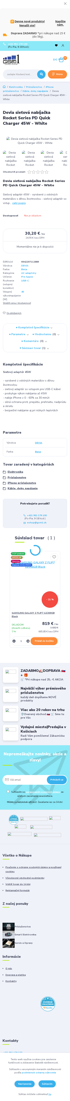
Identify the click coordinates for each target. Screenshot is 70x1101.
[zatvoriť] (65, 4)
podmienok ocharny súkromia (39, 1072)
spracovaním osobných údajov (43, 791)
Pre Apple (27, 276)
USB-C (25, 280)
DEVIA (24, 265)
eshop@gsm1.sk (36, 522)
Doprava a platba (15, 974)
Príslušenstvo (34, 87)
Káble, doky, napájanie (35, 91)
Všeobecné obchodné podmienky (24, 878)
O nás (8, 968)
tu (49, 1094)
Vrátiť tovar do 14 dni (17, 884)
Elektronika (16, 87)
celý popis (19, 203)
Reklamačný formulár (17, 890)
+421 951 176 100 (17, 44)
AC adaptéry (28, 273)
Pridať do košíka (44, 640)
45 (22, 291)
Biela (24, 269)
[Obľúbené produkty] (56, 45)
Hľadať (41, 74)
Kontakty (11, 981)
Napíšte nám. (60, 23)
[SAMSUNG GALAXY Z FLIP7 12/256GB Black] (35, 582)
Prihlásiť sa (56, 779)
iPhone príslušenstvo (22, 483)
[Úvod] (14, 59)
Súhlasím (47, 1083)
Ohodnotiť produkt (14, 171)
